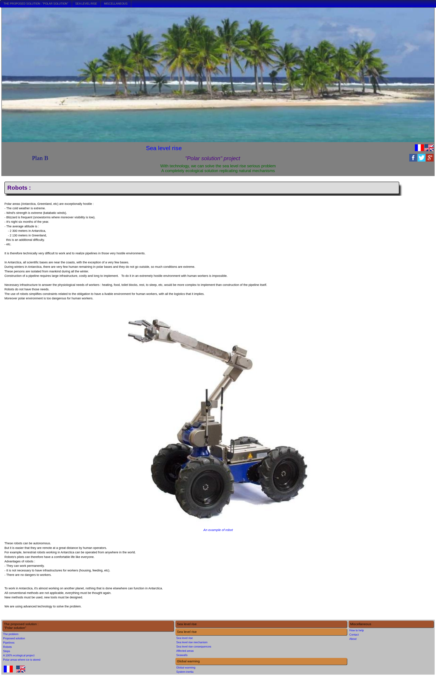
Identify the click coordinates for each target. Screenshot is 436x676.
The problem (10, 634)
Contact (354, 634)
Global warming (185, 667)
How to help (356, 630)
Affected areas (185, 650)
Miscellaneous (116, 3)
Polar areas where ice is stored (21, 659)
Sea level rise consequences (193, 646)
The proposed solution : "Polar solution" (36, 3)
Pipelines (8, 642)
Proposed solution (14, 638)
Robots (7, 646)
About (352, 638)
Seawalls (182, 655)
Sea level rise (86, 3)
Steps (6, 651)
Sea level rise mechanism (191, 642)
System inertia (184, 671)
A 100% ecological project (18, 655)
